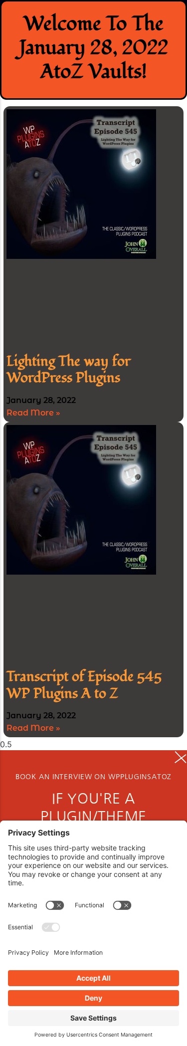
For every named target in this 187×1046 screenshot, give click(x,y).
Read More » (33, 413)
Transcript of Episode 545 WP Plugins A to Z (84, 685)
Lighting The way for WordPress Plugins (68, 370)
